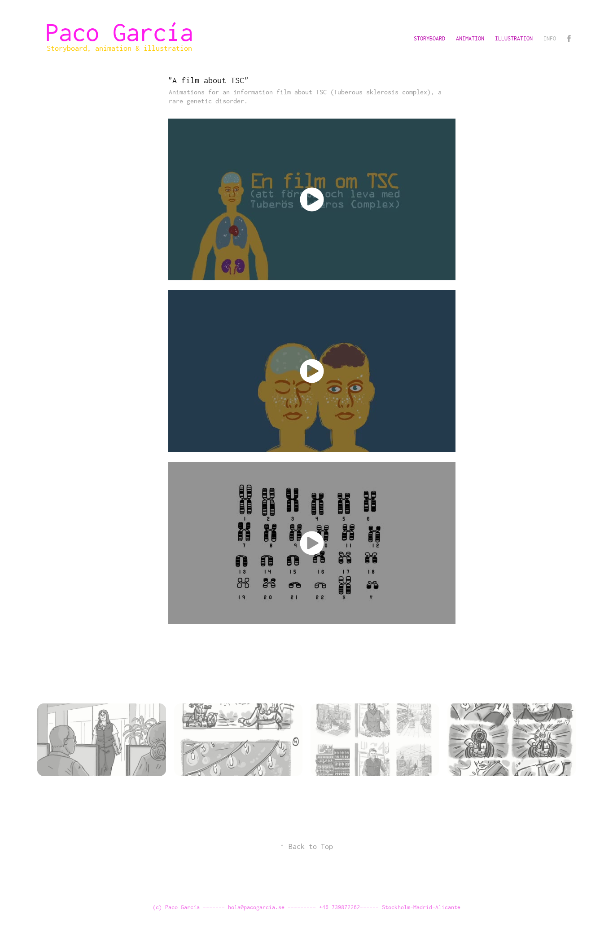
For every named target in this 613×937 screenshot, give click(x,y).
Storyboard (429, 38)
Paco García (126, 32)
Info (549, 38)
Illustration (514, 38)
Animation (470, 38)
